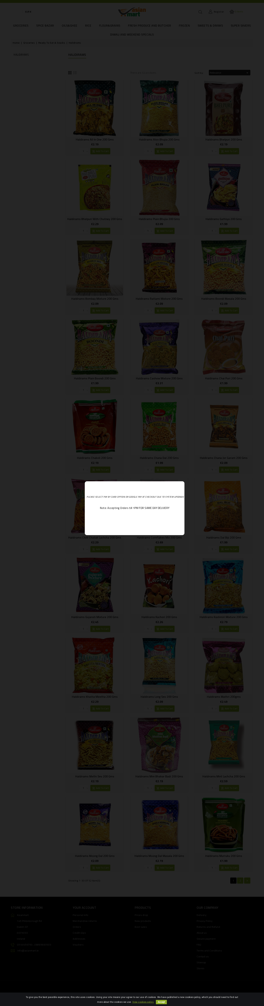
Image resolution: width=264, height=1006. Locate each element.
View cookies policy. (143, 1002)
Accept (161, 1002)
